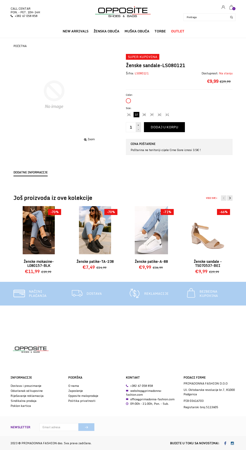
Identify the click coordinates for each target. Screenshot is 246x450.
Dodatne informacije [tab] (30, 172)
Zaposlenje (75, 390)
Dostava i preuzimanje (26, 385)
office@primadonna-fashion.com (152, 399)
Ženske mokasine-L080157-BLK (39, 264)
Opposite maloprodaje (83, 395)
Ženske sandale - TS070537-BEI (208, 264)
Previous (223, 198)
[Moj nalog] (223, 7)
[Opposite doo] (123, 12)
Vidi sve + (211, 198)
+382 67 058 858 (26, 15)
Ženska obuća (106, 31)
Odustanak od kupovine (27, 390)
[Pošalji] (86, 427)
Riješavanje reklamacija (27, 395)
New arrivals (75, 31)
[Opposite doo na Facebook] (225, 443)
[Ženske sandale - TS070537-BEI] (208, 230)
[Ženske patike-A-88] (151, 230)
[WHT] (128, 101)
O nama (73, 385)
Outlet (177, 31)
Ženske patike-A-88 (151, 261)
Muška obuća (137, 31)
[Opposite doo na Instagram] (232, 443)
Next (230, 198)
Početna (20, 46)
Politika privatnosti (82, 400)
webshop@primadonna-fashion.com (144, 392)
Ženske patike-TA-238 (95, 261)
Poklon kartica (21, 405)
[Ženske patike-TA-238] (95, 230)
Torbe (160, 31)
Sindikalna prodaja (24, 400)
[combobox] (209, 17)
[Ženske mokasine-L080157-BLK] (39, 230)
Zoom (91, 139)
